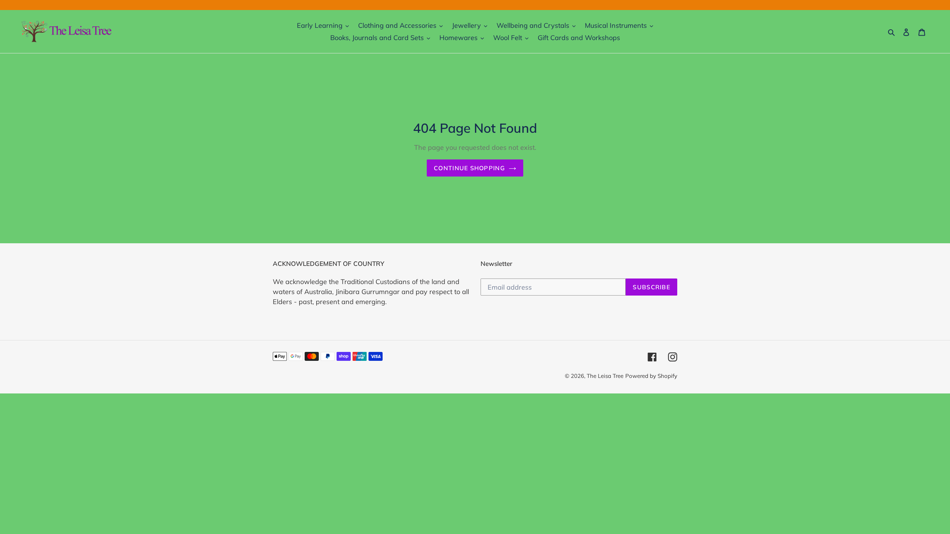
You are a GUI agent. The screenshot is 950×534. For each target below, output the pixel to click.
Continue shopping (469, 168)
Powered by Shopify (651, 375)
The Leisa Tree (605, 375)
